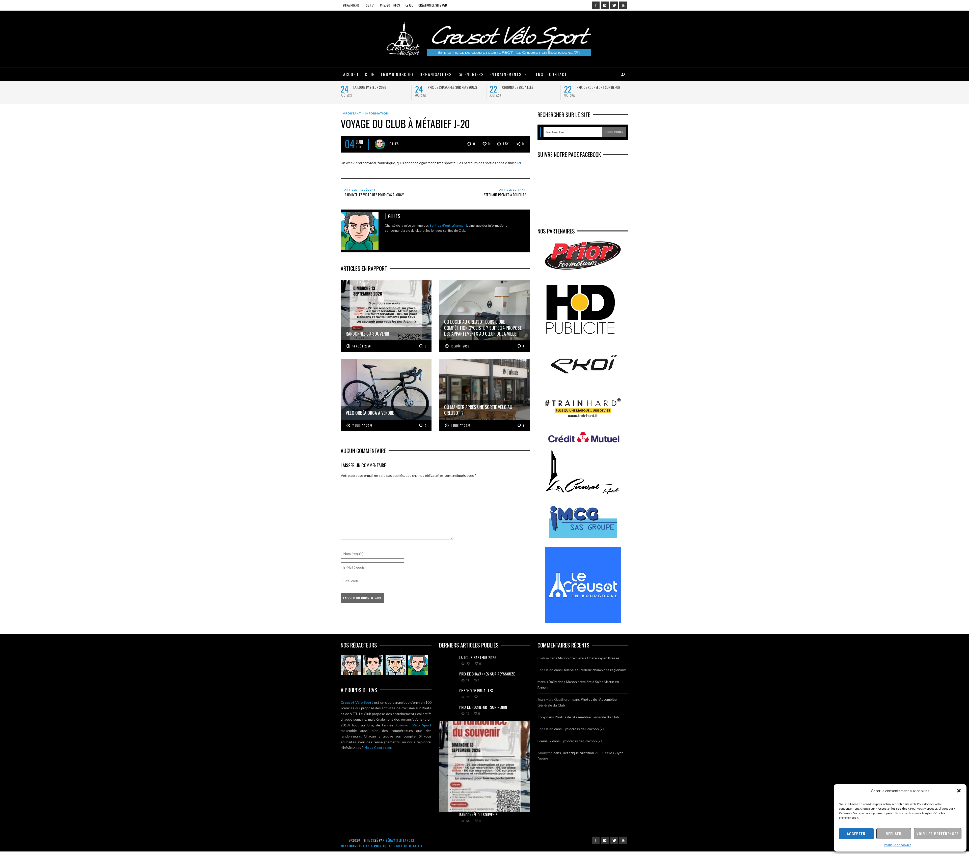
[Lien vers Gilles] (418, 665)
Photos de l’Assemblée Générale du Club (587, 717)
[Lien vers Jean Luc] (396, 665)
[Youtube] (623, 5)
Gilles (393, 143)
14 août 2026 (361, 346)
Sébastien (545, 670)
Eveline (543, 658)
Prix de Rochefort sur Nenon (598, 87)
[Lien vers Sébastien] (373, 665)
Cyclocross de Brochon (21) (584, 729)
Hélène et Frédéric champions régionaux (594, 670)
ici (519, 163)
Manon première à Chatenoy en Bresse (588, 658)
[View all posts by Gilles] (380, 144)
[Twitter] (614, 5)
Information (376, 113)
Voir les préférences (938, 833)
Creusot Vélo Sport (357, 702)
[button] (958, 790)
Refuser (894, 833)
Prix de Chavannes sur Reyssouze (452, 87)
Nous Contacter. (378, 747)
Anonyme (545, 753)
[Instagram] (605, 5)
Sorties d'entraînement (448, 225)
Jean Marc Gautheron (554, 699)
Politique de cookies (897, 845)
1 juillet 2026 (461, 426)
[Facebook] (596, 5)
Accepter (856, 833)
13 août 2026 (460, 346)
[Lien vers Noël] (351, 665)
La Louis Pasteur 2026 (369, 87)
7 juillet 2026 (362, 426)
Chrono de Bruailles (517, 87)
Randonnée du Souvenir (478, 814)
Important (351, 113)
